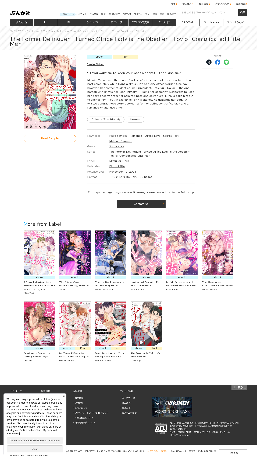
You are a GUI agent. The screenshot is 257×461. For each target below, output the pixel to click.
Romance (136, 136)
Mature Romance (120, 141)
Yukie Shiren (95, 64)
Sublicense (116, 146)
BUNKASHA (117, 166)
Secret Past (171, 136)
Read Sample (118, 136)
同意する (233, 453)
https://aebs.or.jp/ (180, 435)
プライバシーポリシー (158, 451)
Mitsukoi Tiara (119, 161)
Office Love (152, 136)
